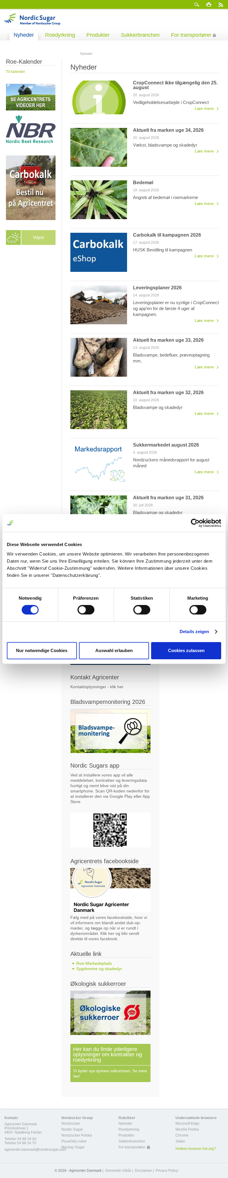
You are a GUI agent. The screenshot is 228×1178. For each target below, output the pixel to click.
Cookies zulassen (186, 650)
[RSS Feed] (220, 4)
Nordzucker (70, 1123)
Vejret (38, 237)
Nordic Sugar (72, 1129)
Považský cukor (74, 1141)
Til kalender (15, 71)
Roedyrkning (60, 35)
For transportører (191, 35)
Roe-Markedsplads (94, 963)
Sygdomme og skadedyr (99, 968)
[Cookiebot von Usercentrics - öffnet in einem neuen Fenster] (195, 523)
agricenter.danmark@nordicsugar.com (35, 1149)
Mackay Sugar (73, 1147)
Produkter (98, 35)
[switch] (85, 609)
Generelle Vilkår (118, 1171)
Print (208, 4)
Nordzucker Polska (76, 1135)
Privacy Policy (167, 1171)
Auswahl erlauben (114, 650)
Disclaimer (143, 1171)
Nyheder (24, 35)
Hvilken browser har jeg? (195, 1149)
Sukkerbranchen (140, 35)
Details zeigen (194, 631)
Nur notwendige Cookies (41, 650)
